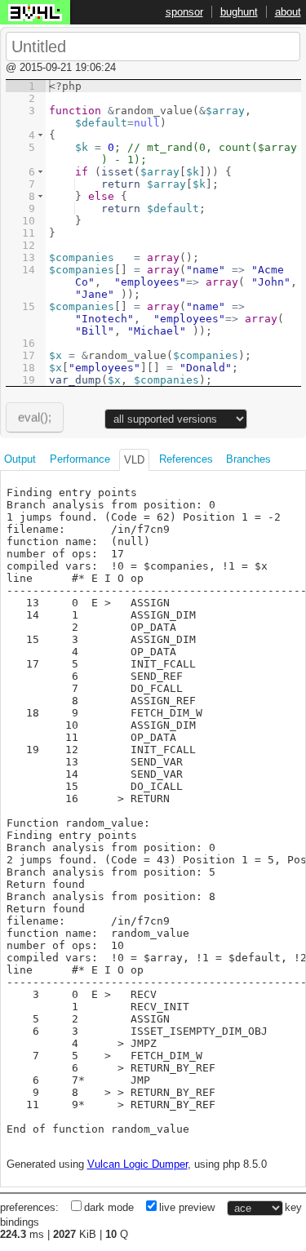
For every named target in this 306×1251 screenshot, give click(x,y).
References (186, 459)
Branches (248, 459)
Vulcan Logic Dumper (137, 1164)
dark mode (109, 1207)
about (288, 12)
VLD (134, 460)
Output (20, 459)
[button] (40, 135)
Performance (80, 459)
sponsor (184, 12)
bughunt (239, 12)
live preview (187, 1207)
